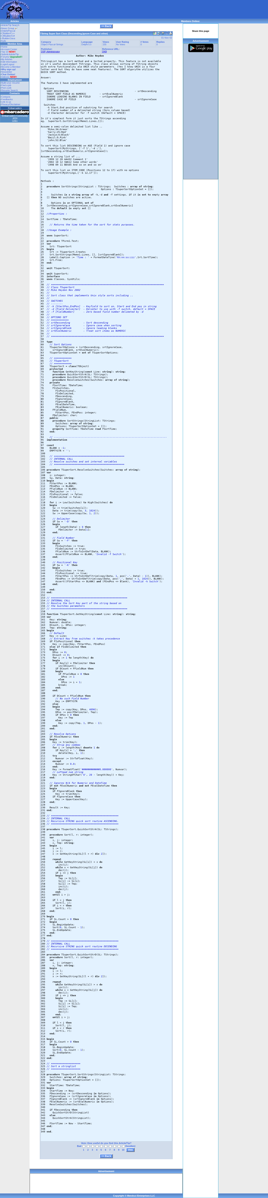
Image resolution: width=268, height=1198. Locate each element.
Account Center (9, 49)
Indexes (5, 77)
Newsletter (6, 72)
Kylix (3, 41)
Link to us (6, 102)
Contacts (5, 97)
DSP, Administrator (50, 51)
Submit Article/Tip (10, 54)
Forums (11, 57)
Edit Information (9, 62)
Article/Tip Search (10, 25)
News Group (8, 28)
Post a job (6, 88)
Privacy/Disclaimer (10, 104)
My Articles (6, 59)
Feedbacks (7, 99)
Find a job (6, 85)
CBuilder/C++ (8, 33)
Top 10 (4, 51)
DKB (104, 51)
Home (4, 46)
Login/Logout (7, 64)
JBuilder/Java (8, 38)
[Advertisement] (105, 9)
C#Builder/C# (8, 36)
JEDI (14, 118)
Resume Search (9, 90)
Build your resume (10, 83)
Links (15, 121)
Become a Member (11, 67)
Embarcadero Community (15, 116)
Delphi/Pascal (8, 31)
